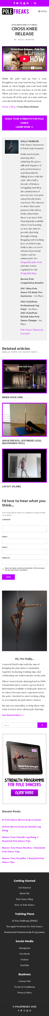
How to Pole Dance (25, 904)
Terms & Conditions (24, 986)
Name (5, 537)
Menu (43, 11)
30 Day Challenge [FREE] (24, 920)
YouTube (24, 965)
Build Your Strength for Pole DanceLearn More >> (24, 123)
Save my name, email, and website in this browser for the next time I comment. (25, 569)
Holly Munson (26, 40)
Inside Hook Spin (12, 397)
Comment (6, 520)
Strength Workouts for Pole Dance (24, 926)
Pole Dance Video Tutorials (24, 25)
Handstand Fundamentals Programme (24, 932)
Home (5, 106)
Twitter (25, 959)
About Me (25, 893)
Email (5, 547)
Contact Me (24, 981)
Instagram (24, 948)
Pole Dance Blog (24, 899)
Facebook (25, 953)
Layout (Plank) (11, 486)
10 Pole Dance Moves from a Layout (21, 819)
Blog (13, 106)
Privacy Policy (24, 992)
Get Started (24, 887)
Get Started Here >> (13, 715)
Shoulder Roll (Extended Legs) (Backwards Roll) (21, 442)
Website (6, 558)
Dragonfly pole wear (31, 262)
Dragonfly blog (28, 273)
